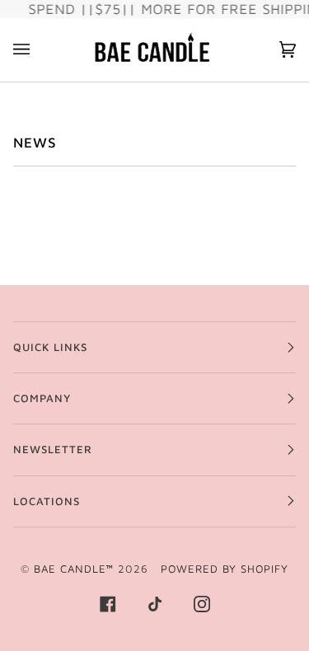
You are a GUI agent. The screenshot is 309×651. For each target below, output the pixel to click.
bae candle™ (74, 568)
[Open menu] (38, 50)
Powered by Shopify (224, 568)
